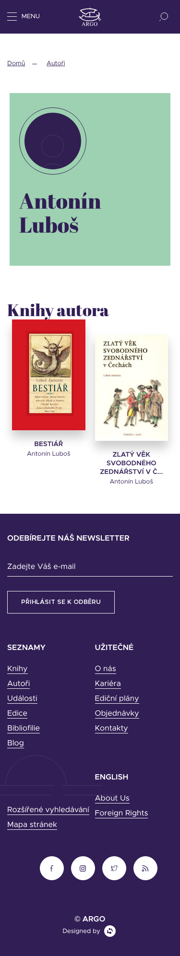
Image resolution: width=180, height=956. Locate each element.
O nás (105, 669)
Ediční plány (117, 699)
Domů (16, 63)
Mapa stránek (32, 825)
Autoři (56, 63)
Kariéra (108, 684)
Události (22, 699)
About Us (112, 799)
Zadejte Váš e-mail (41, 567)
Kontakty (111, 728)
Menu (31, 16)
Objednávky (117, 714)
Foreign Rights (121, 813)
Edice (17, 714)
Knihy (17, 669)
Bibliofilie (23, 728)
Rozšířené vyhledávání (48, 810)
